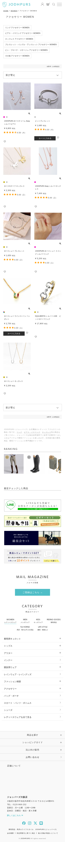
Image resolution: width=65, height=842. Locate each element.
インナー (8, 660)
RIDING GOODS (54, 620)
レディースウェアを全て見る (17, 717)
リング (19, 432)
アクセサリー (10, 689)
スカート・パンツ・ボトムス (17, 703)
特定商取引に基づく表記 (26, 833)
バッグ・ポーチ (11, 696)
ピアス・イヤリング (32, 432)
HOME (5, 11)
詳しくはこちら (14, 815)
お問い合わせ (32, 757)
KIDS (38, 620)
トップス (8, 646)
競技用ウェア (10, 667)
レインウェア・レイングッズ (17, 674)
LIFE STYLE (42, 628)
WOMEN (14, 11)
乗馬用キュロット (12, 639)
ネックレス (46, 432)
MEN (25, 620)
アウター (8, 653)
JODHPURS (25, 838)
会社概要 (10, 833)
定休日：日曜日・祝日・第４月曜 (22, 811)
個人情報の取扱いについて (48, 833)
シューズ (8, 710)
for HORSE (25, 628)
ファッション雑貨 (12, 681)
